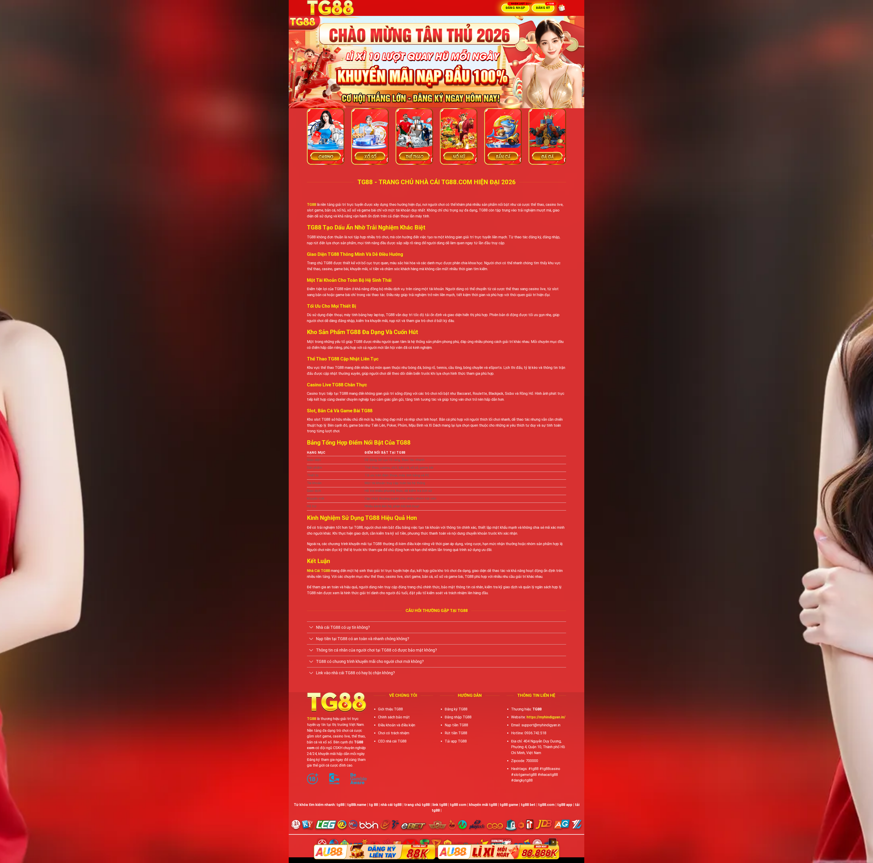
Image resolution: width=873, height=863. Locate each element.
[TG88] (342, 8)
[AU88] (374, 851)
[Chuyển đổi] (311, 628)
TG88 (311, 204)
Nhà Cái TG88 (318, 571)
